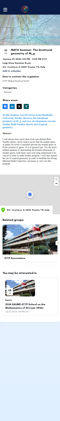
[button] (12, 71)
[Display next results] (58, 243)
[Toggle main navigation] (5, 9)
